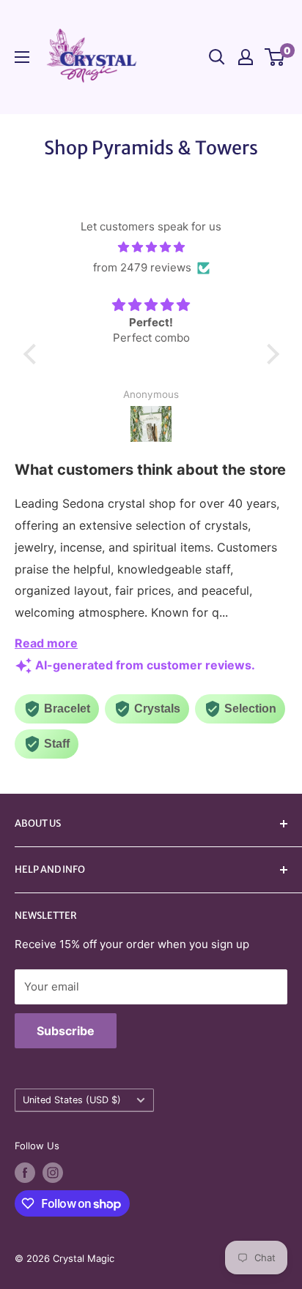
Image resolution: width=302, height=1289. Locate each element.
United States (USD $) (72, 1099)
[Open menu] (22, 57)
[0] (275, 57)
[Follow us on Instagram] (53, 1172)
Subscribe (66, 1030)
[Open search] (217, 57)
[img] (151, 247)
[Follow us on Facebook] (25, 1172)
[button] (33, 354)
